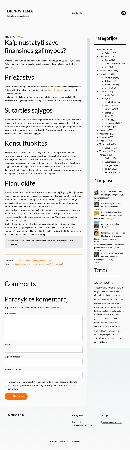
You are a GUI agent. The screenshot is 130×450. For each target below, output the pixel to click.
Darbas (107, 158)
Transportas (105, 151)
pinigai (97, 326)
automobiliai (104, 282)
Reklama (108, 168)
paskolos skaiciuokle (54, 90)
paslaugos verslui (113, 322)
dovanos (109, 295)
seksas (118, 330)
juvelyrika (118, 303)
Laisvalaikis (104, 74)
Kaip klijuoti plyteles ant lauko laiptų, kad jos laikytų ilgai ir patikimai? (109, 195)
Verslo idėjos (110, 172)
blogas (97, 291)
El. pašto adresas (13, 356)
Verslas (50, 260)
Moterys (103, 91)
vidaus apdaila (111, 123)
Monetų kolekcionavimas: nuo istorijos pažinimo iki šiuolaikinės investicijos (108, 215)
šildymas (103, 342)
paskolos (27, 264)
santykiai (111, 331)
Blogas (107, 60)
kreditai (104, 306)
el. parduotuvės (100, 299)
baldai (120, 287)
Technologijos (105, 144)
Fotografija (109, 77)
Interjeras (109, 109)
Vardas (9, 344)
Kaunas (96, 307)
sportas (114, 334)
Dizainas (108, 147)
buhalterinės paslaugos (108, 291)
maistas (98, 314)
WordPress (74, 441)
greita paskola (17, 264)
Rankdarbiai (110, 84)
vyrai (119, 338)
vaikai (97, 338)
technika (122, 335)
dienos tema (99, 295)
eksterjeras (109, 105)
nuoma (116, 314)
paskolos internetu (39, 264)
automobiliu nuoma (104, 287)
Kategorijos (77, 422)
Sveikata (103, 140)
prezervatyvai (106, 326)
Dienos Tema (20, 11)
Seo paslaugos (104, 335)
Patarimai (43, 260)
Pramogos (104, 137)
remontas (100, 330)
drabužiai (117, 295)
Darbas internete (112, 63)
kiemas (107, 112)
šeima (96, 342)
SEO (106, 67)
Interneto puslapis (13, 369)
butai (117, 292)
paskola (106, 319)
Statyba (108, 119)
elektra (109, 299)
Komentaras (11, 313)
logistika (120, 311)
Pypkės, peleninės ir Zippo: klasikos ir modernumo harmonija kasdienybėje (108, 256)
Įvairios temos (24, 260)
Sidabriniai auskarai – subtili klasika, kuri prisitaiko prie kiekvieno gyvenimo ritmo (109, 236)
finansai (118, 299)
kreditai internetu (115, 307)
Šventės (108, 88)
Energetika (109, 165)
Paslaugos (34, 260)
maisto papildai (108, 314)
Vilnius (113, 338)
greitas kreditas (100, 303)
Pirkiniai (108, 53)
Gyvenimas (104, 49)
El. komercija (110, 161)
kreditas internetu (109, 311)
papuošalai (98, 319)
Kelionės (108, 81)
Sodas (107, 116)
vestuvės (105, 338)
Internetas (104, 56)
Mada (107, 95)
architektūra (110, 102)
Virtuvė (107, 126)
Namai (102, 98)
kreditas (97, 311)
